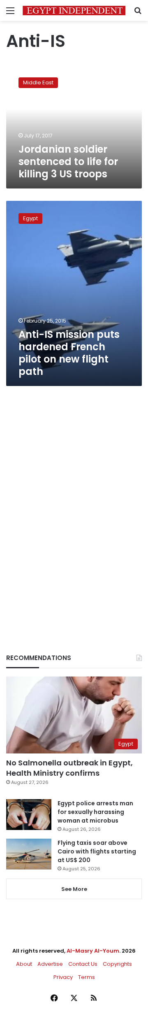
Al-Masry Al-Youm (93, 951)
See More (74, 889)
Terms (86, 977)
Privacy (63, 977)
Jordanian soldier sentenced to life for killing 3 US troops (68, 161)
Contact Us (82, 964)
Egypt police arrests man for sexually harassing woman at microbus (95, 812)
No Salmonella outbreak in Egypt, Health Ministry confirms (69, 768)
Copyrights (117, 964)
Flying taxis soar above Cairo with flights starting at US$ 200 (97, 851)
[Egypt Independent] (74, 10)
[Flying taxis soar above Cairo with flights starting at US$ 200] (28, 854)
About (24, 964)
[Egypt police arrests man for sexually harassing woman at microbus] (28, 814)
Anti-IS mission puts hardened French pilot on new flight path (69, 353)
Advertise (50, 964)
